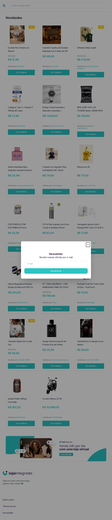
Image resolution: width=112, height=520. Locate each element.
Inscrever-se (56, 271)
